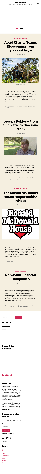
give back (24, 104)
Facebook (7, 375)
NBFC (12, 305)
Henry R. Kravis (28, 303)
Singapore (12, 306)
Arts (3, 449)
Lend (7, 305)
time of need (22, 179)
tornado (20, 106)
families (11, 259)
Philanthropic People (20, 2)
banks (8, 303)
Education (4, 450)
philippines (9, 106)
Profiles (20, 117)
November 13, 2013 (21, 133)
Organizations (17, 38)
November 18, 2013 (21, 54)
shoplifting (11, 179)
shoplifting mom (17, 179)
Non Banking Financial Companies (20, 305)
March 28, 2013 (21, 283)
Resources (24, 38)
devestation (16, 104)
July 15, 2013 (21, 204)
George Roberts (12, 303)
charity (8, 177)
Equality (4, 453)
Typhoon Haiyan (25, 106)
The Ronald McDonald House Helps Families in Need (20, 197)
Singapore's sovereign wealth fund (21, 306)
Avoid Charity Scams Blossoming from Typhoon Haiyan (20, 46)
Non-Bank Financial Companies (20, 277)
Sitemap (4, 463)
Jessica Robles (20, 177)
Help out (28, 104)
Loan (10, 305)
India (32, 303)
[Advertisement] (20, 19)
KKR (34, 303)
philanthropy (32, 104)
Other (3, 458)
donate (20, 104)
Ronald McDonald (25, 259)
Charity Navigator (10, 104)
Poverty (4, 460)
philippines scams (14, 106)
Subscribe (6, 430)
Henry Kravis (22, 303)
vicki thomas (28, 179)
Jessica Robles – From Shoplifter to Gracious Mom (20, 125)
